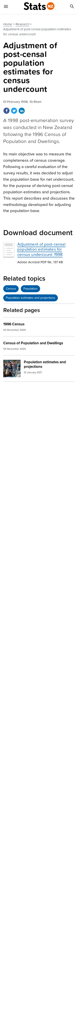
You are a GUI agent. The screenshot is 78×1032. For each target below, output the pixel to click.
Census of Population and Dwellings (33, 343)
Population (30, 288)
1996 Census (13, 324)
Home (7, 24)
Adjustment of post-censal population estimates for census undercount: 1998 (41, 249)
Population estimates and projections (30, 298)
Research (22, 24)
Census (11, 288)
